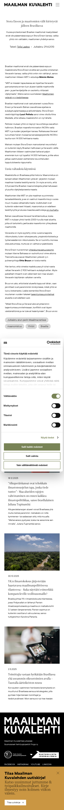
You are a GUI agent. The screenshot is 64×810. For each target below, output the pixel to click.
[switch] (56, 405)
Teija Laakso (23, 47)
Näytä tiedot (47, 437)
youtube (35, 764)
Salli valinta (32, 456)
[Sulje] (58, 773)
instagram (23, 764)
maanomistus (14, 326)
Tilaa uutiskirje (13, 802)
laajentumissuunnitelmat (42, 294)
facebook (9, 764)
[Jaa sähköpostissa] (47, 59)
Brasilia (44, 326)
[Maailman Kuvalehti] (32, 733)
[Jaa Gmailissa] (27, 59)
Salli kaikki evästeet (32, 447)
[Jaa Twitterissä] (17, 59)
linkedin (46, 764)
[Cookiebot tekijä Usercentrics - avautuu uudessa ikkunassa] (46, 343)
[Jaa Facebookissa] (37, 59)
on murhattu (52, 210)
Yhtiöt (31, 326)
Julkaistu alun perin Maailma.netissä (26, 320)
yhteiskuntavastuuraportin (41, 249)
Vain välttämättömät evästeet (32, 465)
